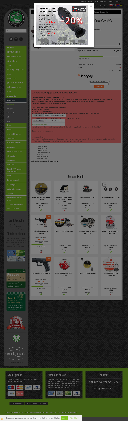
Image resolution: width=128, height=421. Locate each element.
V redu (64, 418)
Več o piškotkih (74, 418)
